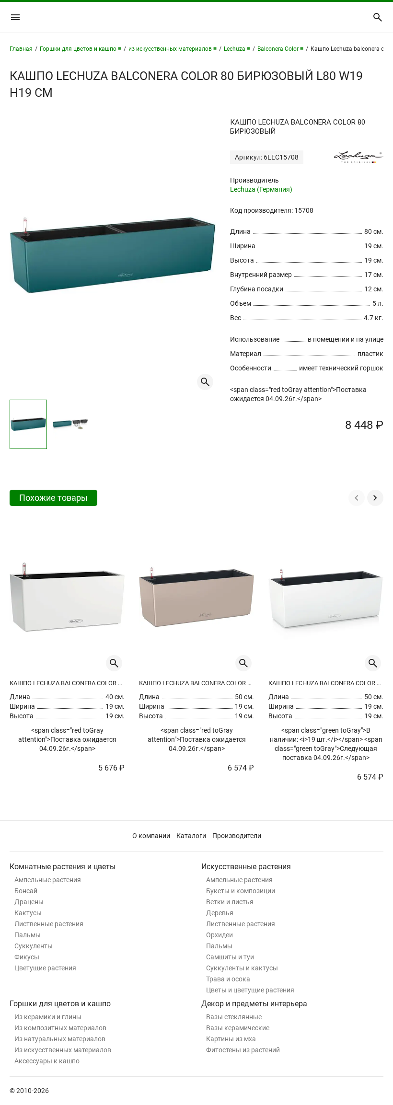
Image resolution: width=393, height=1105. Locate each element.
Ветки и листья (230, 902)
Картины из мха (231, 1039)
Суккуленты (33, 946)
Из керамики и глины (47, 1017)
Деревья (219, 913)
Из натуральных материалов (59, 1039)
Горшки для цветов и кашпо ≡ (80, 49)
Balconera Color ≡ (280, 49)
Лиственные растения (48, 924)
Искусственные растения (246, 866)
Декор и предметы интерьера (254, 1003)
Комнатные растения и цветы (63, 866)
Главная (21, 49)
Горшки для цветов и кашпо (60, 1003)
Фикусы (26, 957)
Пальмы (27, 935)
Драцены (29, 902)
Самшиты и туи (230, 957)
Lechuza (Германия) (261, 189)
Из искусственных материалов (62, 1050)
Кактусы (28, 913)
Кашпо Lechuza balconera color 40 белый (67, 683)
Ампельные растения (47, 880)
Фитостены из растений (243, 1050)
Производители (236, 836)
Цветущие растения (45, 968)
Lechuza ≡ (237, 49)
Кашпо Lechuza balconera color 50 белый (325, 683)
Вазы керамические (237, 1028)
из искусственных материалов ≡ (172, 49)
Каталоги (191, 836)
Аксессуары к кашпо (47, 1061)
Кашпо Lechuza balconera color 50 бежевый (196, 683)
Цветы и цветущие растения (250, 990)
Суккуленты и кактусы (242, 968)
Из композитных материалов (60, 1028)
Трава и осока (228, 979)
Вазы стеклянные (234, 1017)
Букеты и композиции (240, 891)
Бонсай (25, 891)
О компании (151, 836)
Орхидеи (219, 935)
